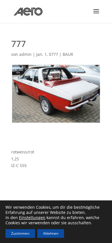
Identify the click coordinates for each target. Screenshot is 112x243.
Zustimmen (20, 233)
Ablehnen (50, 233)
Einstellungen (32, 217)
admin (25, 54)
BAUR (68, 54)
